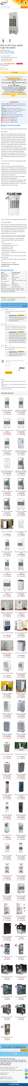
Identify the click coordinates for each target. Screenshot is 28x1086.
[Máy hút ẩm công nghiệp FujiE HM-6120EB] (21, 726)
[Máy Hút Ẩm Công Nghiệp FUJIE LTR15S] (7, 483)
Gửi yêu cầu (24, 1050)
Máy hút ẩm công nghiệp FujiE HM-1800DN (21, 815)
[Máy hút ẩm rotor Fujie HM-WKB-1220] (7, 1029)
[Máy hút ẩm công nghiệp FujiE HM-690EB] (7, 706)
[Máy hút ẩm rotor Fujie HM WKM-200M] (21, 949)
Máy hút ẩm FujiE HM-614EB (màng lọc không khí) (7, 613)
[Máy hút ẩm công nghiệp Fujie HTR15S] (7, 585)
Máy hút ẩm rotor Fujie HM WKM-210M (7, 977)
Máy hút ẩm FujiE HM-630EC (21, 653)
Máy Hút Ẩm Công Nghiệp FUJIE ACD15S (21, 431)
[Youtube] (12, 1053)
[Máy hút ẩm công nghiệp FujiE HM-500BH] (21, 908)
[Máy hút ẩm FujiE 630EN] (7, 524)
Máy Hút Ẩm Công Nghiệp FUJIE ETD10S (7, 411)
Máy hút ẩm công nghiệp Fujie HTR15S (7, 593)
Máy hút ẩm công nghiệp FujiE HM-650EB (21, 674)
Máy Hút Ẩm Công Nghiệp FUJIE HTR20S (21, 512)
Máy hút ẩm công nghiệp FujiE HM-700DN (21, 694)
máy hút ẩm (6, 224)
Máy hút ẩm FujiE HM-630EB (7, 673)
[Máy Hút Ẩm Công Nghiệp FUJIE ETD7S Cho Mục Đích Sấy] (21, 402)
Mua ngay (15, 72)
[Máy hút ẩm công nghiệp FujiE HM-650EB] (21, 665)
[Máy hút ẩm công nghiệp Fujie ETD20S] (21, 544)
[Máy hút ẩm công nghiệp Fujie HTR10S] (21, 564)
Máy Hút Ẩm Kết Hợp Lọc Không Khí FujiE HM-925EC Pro (21, 452)
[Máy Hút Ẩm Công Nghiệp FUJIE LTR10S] (21, 483)
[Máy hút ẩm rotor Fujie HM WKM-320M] (21, 969)
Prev (2, 23)
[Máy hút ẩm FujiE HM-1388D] (7, 746)
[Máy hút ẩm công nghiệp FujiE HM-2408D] (7, 848)
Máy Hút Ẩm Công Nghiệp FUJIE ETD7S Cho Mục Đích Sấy (21, 411)
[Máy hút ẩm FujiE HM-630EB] (7, 665)
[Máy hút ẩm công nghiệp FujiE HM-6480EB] (21, 888)
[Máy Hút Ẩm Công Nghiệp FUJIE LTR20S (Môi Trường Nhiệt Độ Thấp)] (21, 463)
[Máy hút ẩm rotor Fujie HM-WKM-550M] (7, 989)
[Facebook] (15, 1053)
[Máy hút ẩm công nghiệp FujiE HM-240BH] (21, 868)
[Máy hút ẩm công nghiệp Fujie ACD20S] (7, 423)
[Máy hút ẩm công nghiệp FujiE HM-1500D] (7, 767)
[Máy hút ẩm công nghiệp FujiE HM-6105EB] (21, 706)
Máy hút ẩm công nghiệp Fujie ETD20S (21, 552)
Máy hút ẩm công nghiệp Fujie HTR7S (7, 573)
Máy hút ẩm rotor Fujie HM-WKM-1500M (21, 1017)
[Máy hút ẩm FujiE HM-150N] (21, 746)
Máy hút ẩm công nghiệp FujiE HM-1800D (15, 297)
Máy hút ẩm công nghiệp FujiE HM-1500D (7, 775)
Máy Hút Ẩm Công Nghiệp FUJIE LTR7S (7, 512)
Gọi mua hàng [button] (14, 1084)
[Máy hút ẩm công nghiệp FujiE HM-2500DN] (7, 888)
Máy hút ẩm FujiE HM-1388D (7, 754)
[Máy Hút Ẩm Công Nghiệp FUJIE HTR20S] (21, 504)
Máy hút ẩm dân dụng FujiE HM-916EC (21, 613)
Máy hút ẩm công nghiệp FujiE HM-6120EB (21, 734)
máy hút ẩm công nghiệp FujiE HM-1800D (17, 149)
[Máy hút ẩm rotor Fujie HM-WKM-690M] (21, 989)
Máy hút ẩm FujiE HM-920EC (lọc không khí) (21, 633)
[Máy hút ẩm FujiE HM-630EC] (21, 645)
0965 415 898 (14, 122)
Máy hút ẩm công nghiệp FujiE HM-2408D (7, 856)
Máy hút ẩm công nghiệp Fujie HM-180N (21, 795)
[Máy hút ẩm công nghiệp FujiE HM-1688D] (7, 787)
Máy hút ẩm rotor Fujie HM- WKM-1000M (7, 1017)
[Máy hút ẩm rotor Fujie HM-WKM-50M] (21, 929)
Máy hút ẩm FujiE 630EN (7, 531)
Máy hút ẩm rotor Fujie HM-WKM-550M (7, 997)
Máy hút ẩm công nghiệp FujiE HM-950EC (7, 694)
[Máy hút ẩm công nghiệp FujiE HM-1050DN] (7, 726)
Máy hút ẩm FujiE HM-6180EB (7, 836)
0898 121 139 (13, 119)
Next (26, 23)
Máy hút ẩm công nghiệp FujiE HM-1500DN (21, 775)
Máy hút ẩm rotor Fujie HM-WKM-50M (21, 937)
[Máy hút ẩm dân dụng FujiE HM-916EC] (21, 605)
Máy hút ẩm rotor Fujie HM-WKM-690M (21, 997)
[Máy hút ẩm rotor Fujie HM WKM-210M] (7, 969)
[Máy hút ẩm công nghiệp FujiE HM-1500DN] (21, 767)
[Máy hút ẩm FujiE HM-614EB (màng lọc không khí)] (7, 605)
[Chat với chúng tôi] (26, 1077)
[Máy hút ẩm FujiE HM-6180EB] (7, 827)
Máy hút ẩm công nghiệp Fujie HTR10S (21, 573)
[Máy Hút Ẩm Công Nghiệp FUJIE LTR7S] (7, 504)
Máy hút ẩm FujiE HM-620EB (7, 632)
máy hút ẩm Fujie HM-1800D (8, 300)
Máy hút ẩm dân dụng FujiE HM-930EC (21, 532)
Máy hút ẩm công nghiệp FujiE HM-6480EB (21, 896)
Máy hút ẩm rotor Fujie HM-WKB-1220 (7, 1038)
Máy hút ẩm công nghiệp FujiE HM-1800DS (7, 815)
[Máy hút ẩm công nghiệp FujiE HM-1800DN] (21, 807)
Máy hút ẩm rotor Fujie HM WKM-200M (21, 957)
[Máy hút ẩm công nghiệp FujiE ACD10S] (7, 443)
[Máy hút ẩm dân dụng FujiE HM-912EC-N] (21, 585)
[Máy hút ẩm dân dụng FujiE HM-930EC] (21, 524)
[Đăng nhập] (26, 2)
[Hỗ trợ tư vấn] (26, 1073)
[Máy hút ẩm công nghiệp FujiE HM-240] (7, 868)
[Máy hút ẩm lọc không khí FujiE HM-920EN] (7, 645)
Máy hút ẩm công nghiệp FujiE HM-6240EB (21, 836)
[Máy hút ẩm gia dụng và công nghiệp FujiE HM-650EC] (7, 463)
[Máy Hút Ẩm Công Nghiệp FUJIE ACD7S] (7, 544)
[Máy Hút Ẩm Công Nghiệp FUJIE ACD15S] (21, 423)
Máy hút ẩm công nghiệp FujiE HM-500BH (21, 917)
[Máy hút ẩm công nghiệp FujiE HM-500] (7, 908)
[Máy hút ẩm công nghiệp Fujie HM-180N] (21, 787)
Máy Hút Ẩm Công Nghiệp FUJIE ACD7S (7, 552)
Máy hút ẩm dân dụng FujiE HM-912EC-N (21, 593)
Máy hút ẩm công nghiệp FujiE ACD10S (7, 451)
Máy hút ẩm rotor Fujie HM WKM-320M (21, 977)
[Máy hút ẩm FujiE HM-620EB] (7, 625)
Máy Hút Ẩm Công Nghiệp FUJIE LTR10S (21, 492)
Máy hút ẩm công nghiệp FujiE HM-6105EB (21, 714)
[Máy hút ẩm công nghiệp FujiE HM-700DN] (21, 686)
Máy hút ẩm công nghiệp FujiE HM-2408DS (21, 856)
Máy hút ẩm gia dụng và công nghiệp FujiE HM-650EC (7, 471)
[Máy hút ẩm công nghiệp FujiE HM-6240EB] (21, 827)
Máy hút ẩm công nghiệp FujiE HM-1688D (7, 795)
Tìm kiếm (24, 7)
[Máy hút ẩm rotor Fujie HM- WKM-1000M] (7, 1009)
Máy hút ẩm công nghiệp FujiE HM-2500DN (7, 896)
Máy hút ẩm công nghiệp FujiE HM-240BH (21, 876)
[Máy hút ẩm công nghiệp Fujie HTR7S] (7, 564)
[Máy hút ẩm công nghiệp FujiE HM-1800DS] (7, 807)
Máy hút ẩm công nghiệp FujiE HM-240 (7, 876)
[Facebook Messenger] (26, 1070)
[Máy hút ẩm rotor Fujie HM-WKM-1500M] (21, 1009)
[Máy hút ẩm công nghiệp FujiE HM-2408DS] (21, 848)
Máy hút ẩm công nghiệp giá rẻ (8, 238)
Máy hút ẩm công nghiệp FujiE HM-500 (7, 917)
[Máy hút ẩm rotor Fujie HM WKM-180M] (7, 949)
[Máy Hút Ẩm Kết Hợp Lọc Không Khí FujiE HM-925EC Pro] (21, 443)
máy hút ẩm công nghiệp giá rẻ (8, 299)
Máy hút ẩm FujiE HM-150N (21, 754)
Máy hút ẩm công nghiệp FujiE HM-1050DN (7, 734)
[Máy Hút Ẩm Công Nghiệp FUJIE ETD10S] (7, 402)
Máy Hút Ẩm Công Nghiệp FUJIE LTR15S (7, 492)
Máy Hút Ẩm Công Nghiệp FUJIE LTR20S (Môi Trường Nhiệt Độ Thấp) (21, 472)
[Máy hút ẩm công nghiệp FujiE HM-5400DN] (7, 929)
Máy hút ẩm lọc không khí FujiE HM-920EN (7, 654)
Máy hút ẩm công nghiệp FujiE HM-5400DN (7, 937)
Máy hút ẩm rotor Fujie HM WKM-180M (7, 957)
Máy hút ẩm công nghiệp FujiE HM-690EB (7, 714)
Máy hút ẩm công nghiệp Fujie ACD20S (7, 431)
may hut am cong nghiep (9, 181)
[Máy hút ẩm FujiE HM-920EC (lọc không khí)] (21, 625)
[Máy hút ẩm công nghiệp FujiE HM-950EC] (7, 686)
